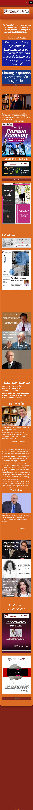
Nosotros (16, 809)
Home (16, 807)
